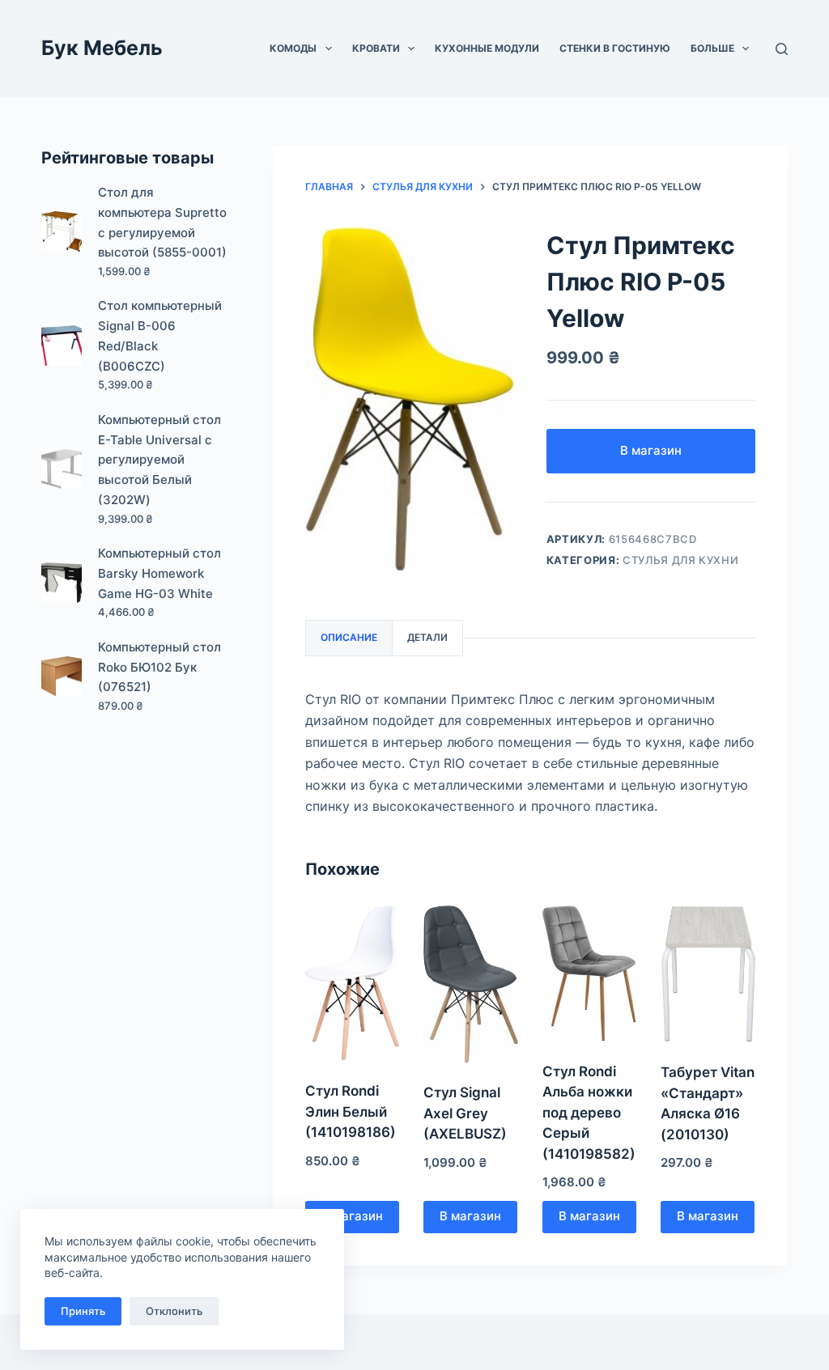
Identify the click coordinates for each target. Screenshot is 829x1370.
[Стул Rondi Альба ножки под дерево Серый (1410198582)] (589, 973)
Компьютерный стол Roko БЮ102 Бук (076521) (159, 667)
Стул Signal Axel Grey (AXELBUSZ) (465, 1113)
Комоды (293, 48)
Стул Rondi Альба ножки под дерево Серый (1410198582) (589, 1112)
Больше (712, 48)
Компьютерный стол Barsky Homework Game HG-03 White (159, 573)
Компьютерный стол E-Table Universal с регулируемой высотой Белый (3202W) (159, 459)
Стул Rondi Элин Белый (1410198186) (350, 1111)
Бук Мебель (102, 48)
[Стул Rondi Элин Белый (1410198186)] (352, 983)
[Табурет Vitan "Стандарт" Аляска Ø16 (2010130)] (708, 974)
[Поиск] (782, 49)
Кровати (376, 48)
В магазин (651, 450)
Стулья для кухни (680, 560)
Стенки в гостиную (614, 48)
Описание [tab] (349, 637)
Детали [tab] (427, 637)
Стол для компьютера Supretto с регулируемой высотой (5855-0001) (162, 222)
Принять (83, 1310)
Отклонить (174, 1310)
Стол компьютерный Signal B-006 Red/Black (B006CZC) (160, 335)
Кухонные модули (487, 48)
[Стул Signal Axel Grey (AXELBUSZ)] (470, 984)
